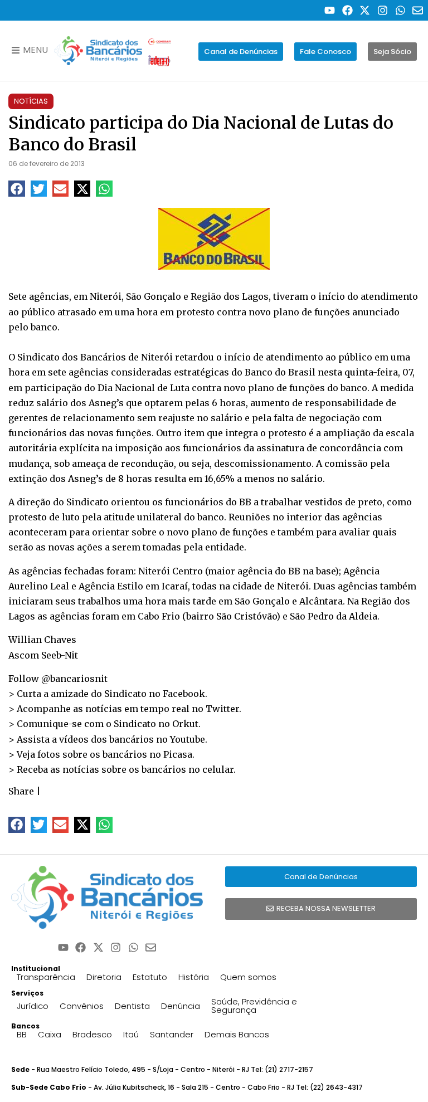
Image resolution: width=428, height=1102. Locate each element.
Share (21, 791)
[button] (16, 189)
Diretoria (103, 977)
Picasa (177, 754)
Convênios (82, 1006)
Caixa (49, 1034)
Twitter (222, 708)
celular (218, 769)
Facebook (184, 693)
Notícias (31, 101)
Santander (171, 1034)
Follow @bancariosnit (58, 678)
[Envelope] (417, 10)
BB (22, 1034)
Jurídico (32, 1006)
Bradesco (92, 1034)
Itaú (131, 1034)
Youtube (187, 739)
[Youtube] (329, 10)
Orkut (185, 723)
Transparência (46, 977)
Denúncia (180, 1006)
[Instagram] (382, 10)
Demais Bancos (237, 1034)
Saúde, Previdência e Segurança (254, 1006)
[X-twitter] (365, 10)
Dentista (132, 1006)
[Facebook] (347, 10)
